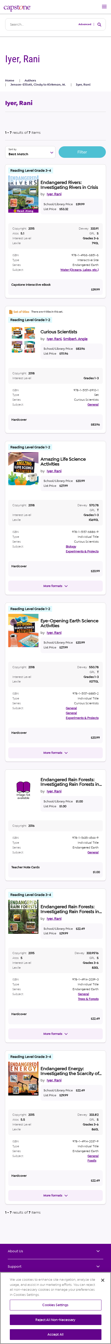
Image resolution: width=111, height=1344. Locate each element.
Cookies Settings (55, 1305)
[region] (55, 1308)
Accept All (55, 1334)
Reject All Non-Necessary (55, 1320)
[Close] (102, 1280)
